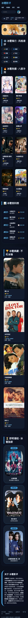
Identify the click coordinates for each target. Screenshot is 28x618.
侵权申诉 (7, 613)
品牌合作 (18, 612)
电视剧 (8, 7)
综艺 (13, 7)
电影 (2, 7)
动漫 (18, 7)
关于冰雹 (3, 612)
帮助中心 (11, 612)
